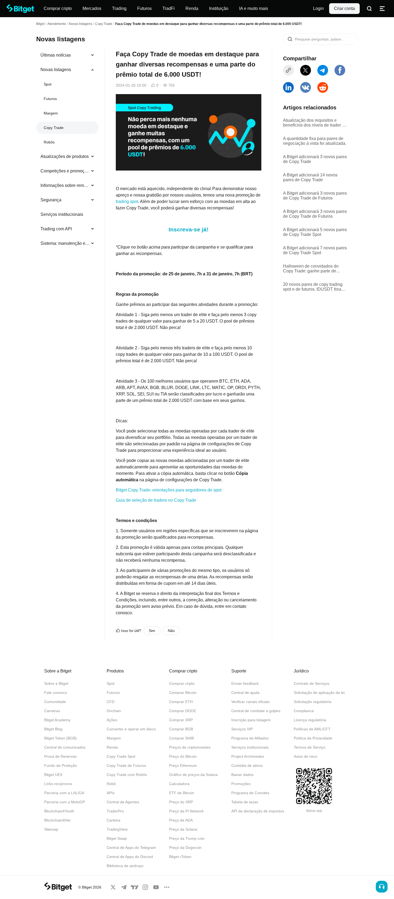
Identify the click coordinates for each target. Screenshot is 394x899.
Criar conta (344, 8)
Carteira (113, 820)
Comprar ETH (181, 702)
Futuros (50, 99)
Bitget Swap (117, 838)
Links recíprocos (58, 784)
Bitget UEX (53, 774)
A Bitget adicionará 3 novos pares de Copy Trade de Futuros (315, 195)
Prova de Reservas (60, 756)
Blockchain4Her (57, 820)
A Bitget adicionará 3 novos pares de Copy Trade (315, 159)
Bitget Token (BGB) (60, 738)
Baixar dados (242, 774)
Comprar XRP (181, 720)
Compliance (304, 711)
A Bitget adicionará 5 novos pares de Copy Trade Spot (315, 232)
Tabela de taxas (244, 802)
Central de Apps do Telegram (131, 847)
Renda (112, 747)
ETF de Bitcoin (181, 793)
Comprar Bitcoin (182, 692)
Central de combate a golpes (255, 711)
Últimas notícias (55, 55)
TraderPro (115, 811)
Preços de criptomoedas (189, 747)
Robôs (49, 142)
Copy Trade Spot (121, 756)
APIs (110, 793)
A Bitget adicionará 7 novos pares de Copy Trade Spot (315, 250)
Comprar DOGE (182, 711)
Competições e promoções (65, 171)
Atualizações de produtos (64, 156)
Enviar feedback (245, 683)
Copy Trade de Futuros (126, 765)
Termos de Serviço (309, 747)
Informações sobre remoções (65, 185)
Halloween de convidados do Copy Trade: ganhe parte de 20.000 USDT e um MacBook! (311, 268)
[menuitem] (67, 55)
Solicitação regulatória (312, 702)
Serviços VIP (242, 729)
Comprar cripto (182, 683)
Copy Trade (103, 24)
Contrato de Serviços (311, 683)
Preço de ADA (181, 820)
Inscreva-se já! (189, 229)
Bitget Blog (53, 729)
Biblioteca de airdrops (125, 866)
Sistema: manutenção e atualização (65, 243)
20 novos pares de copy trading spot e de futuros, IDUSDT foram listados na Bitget (314, 287)
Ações (112, 720)
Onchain (114, 711)
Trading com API (56, 229)
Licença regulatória (310, 720)
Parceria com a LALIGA (64, 793)
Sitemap (51, 829)
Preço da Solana (183, 829)
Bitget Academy (57, 720)
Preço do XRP (181, 802)
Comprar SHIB (181, 738)
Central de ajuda (245, 692)
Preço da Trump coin (187, 838)
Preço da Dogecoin (185, 847)
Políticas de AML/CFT (312, 729)
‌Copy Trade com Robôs (127, 774)
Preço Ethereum (183, 765)
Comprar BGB (181, 729)
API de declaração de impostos (257, 811)
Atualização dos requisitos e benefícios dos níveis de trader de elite (315, 123)
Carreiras (52, 711)
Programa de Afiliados (250, 738)
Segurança (50, 200)
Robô (111, 784)
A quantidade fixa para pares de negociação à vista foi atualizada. (314, 141)
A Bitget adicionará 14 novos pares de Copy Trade (310, 177)
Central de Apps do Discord (130, 856)
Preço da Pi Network (186, 811)
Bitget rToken (180, 856)
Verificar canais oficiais (250, 702)
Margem (51, 113)
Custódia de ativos (247, 765)
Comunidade (55, 702)
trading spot (127, 201)
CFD (110, 702)
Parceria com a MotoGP (64, 802)
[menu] (67, 150)
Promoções (241, 784)
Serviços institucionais (61, 214)
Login (318, 8)
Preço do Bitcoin (183, 756)
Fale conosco (55, 692)
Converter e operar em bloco (131, 729)
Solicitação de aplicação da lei (319, 692)
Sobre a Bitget (56, 683)
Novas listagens (80, 24)
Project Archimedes (247, 756)
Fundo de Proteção (60, 765)
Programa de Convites (250, 793)
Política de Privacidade (313, 738)
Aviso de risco (305, 756)
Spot (47, 84)
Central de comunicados (65, 747)
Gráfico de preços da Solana (193, 774)
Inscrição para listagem (251, 720)
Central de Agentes (123, 802)
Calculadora (179, 784)
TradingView (117, 829)
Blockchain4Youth (59, 811)
